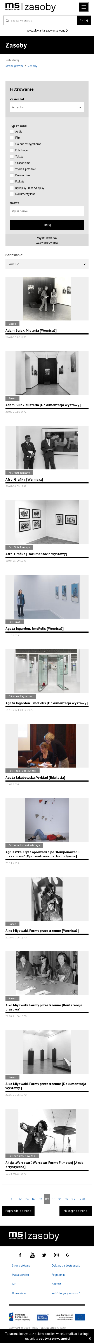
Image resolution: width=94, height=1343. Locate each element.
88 (40, 1199)
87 (34, 1199)
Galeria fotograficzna (28, 144)
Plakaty (19, 181)
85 (21, 1199)
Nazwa (14, 203)
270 (82, 1199)
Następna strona (75, 1211)
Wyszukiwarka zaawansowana (46, 30)
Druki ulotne (22, 175)
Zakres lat (17, 99)
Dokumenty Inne (25, 194)
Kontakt (56, 1284)
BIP (14, 1284)
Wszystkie (18, 107)
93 (73, 1199)
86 (27, 1199)
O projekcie (19, 1293)
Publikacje (21, 150)
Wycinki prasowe (25, 169)
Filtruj (47, 225)
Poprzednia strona (18, 1211)
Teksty (19, 156)
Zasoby (32, 66)
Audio (19, 131)
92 (66, 1199)
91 (60, 1199)
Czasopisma (22, 163)
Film (18, 138)
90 (53, 1199)
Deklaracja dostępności (66, 1265)
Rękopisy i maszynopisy (29, 188)
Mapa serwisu (20, 1275)
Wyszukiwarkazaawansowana (47, 240)
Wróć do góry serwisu (66, 1293)
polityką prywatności (54, 1338)
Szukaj (84, 20)
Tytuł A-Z (14, 263)
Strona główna (14, 66)
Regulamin (58, 1275)
